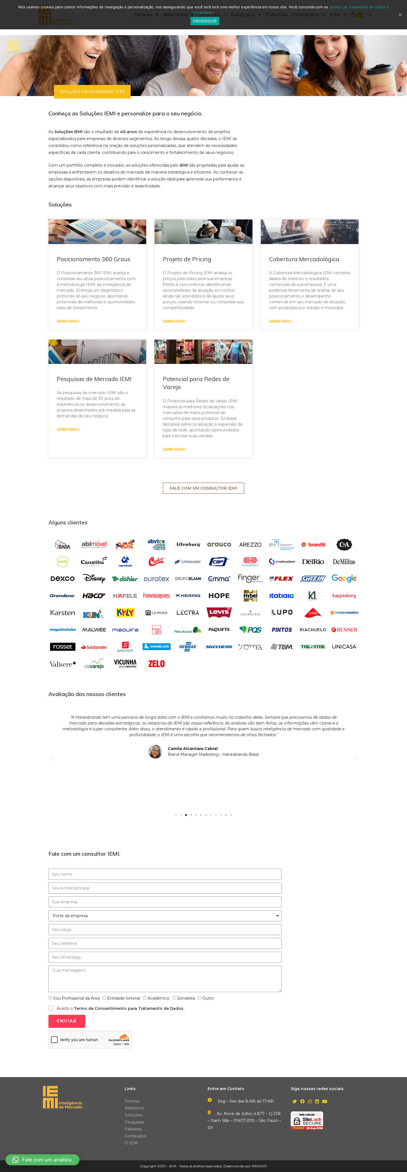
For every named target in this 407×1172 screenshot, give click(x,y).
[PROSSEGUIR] (400, 14)
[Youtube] (324, 1102)
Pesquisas (134, 1122)
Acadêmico (158, 998)
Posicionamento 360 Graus (93, 259)
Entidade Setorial (123, 998)
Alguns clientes (67, 522)
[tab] (92, 92)
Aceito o (120, 1008)
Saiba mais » (68, 321)
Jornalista (186, 998)
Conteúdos (135, 1136)
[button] (203, 488)
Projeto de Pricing (187, 259)
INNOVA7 (259, 1166)
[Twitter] (294, 1102)
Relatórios (134, 1108)
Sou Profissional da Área (76, 998)
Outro (208, 998)
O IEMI (131, 1142)
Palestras (133, 1129)
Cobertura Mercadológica (304, 259)
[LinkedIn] (317, 1102)
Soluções (133, 1115)
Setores (132, 1101)
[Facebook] (302, 1102)
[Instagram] (310, 1102)
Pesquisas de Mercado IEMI (94, 378)
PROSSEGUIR (205, 21)
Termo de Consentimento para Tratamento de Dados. (129, 1008)
